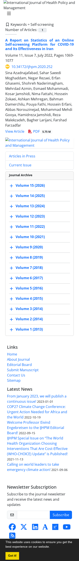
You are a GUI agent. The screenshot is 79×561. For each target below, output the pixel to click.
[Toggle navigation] (38, 13)
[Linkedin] (35, 528)
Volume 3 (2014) (29, 308)
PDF (41, 131)
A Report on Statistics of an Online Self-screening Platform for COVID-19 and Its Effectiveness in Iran (39, 44)
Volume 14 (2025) (30, 195)
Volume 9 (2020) (29, 247)
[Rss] (12, 537)
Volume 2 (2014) (29, 319)
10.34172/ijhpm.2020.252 (31, 66)
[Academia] (45, 528)
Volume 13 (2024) (30, 206)
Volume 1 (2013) (29, 329)
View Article (14, 131)
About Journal (18, 359)
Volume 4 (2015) (29, 298)
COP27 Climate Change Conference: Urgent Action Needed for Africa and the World (37, 412)
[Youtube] (66, 528)
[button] (51, 547)
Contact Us (16, 375)
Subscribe (61, 514)
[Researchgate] (55, 528)
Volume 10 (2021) (30, 236)
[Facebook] (12, 528)
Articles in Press (22, 156)
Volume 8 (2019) (29, 257)
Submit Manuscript (23, 370)
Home (12, 354)
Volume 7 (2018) (29, 267)
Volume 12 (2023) (30, 216)
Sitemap (14, 380)
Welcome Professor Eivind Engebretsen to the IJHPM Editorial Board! (35, 427)
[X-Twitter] (23, 528)
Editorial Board (19, 364)
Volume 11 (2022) (30, 226)
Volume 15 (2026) (30, 185)
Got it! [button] (12, 555)
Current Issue (20, 165)
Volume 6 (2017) (29, 277)
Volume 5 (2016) (29, 288)
